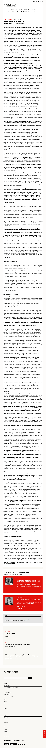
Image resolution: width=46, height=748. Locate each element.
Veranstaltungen (7, 717)
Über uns (6, 726)
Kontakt (5, 731)
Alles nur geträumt (10, 633)
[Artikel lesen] (5, 637)
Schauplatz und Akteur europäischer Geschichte (20, 655)
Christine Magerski (8, 642)
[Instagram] (40, 1)
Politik (9, 574)
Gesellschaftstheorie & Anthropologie (27, 9)
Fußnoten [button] (6, 568)
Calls (5, 715)
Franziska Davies (8, 653)
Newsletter (7, 744)
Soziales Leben (14, 9)
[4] (21, 525)
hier (26, 620)
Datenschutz (6, 736)
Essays (22, 7)
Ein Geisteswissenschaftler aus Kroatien (17, 645)
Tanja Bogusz (11, 19)
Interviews (35, 7)
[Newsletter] (33, 1)
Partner (5, 729)
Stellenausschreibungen (8, 713)
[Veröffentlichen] (34, 1)
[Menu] (4, 1)
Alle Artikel (20, 589)
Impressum (6, 733)
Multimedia (6, 722)
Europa (20, 574)
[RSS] (36, 1)
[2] (18, 331)
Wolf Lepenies (6, 19)
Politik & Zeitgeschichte (13, 11)
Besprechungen (28, 7)
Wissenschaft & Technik (23, 14)
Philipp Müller (7, 631)
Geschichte (16, 574)
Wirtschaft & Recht (25, 11)
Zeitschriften (6, 719)
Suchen (30, 678)
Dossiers (40, 7)
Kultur (12, 574)
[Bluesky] (38, 1)
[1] (34, 193)
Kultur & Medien (34, 11)
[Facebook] (42, 1)
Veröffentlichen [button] (13, 744)
